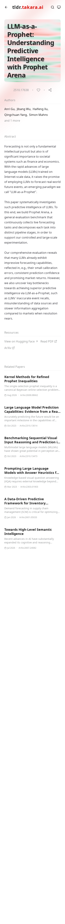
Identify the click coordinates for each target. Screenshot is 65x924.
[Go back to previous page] (6, 7)
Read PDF (46, 341)
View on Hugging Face (19, 341)
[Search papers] (52, 7)
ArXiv (7, 348)
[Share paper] (50, 90)
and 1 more (12, 121)
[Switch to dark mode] (59, 7)
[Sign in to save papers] (38, 90)
